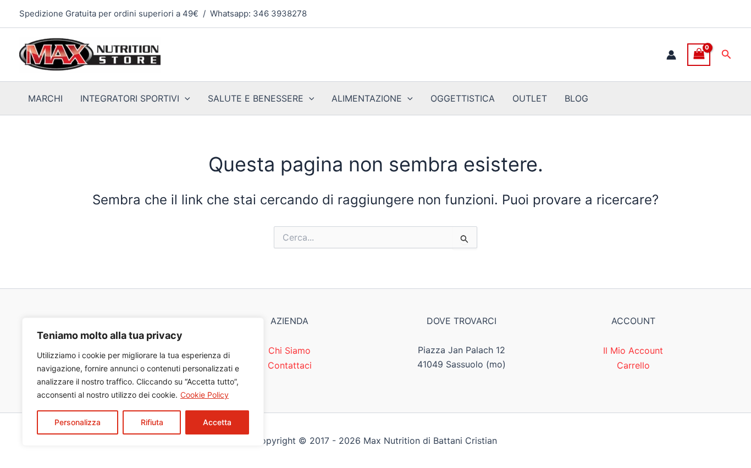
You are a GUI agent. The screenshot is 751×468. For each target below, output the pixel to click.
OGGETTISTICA (462, 98)
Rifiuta (152, 422)
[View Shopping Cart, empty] (698, 54)
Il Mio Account (633, 350)
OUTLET (529, 98)
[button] (726, 54)
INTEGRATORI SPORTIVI (129, 98)
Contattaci (290, 365)
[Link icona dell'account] (671, 55)
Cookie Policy (204, 394)
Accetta (217, 422)
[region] (143, 381)
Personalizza (77, 422)
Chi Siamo (289, 350)
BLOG (576, 98)
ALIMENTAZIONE (367, 98)
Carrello (633, 365)
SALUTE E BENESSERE (255, 98)
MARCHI (45, 98)
